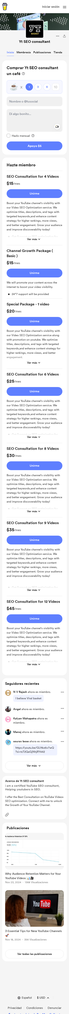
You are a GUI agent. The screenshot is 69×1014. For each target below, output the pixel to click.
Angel (17, 709)
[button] (64, 7)
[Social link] (7, 815)
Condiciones (34, 1008)
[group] (34, 209)
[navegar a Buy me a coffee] (4, 6)
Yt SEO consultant (34, 41)
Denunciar (54, 1008)
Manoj (17, 732)
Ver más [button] (32, 239)
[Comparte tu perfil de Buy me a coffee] (64, 36)
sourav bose (21, 741)
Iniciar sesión (50, 6)
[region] (34, 107)
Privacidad (15, 1008)
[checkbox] (18, 135)
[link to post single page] (34, 859)
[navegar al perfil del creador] (34, 29)
